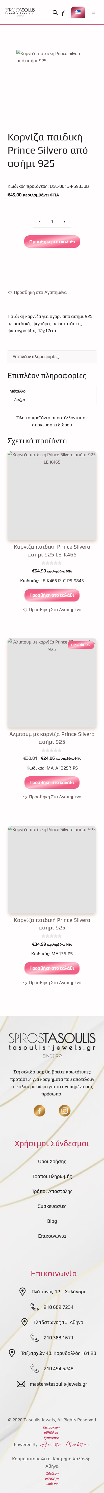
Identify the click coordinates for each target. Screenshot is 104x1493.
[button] (56, 13)
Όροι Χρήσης (52, 1161)
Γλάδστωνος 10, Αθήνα (59, 1322)
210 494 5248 (58, 1368)
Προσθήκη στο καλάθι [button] (52, 595)
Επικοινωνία (52, 1236)
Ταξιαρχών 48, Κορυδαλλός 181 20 (58, 1353)
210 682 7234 (58, 1307)
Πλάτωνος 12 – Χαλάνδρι (59, 1291)
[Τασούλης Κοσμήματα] (20, 12)
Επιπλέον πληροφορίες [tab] (35, 356)
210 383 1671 (58, 1337)
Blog (52, 1221)
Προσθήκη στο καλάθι (52, 241)
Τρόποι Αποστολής (52, 1191)
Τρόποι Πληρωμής (52, 1176)
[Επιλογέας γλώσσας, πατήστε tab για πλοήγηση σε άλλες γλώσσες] (78, 12)
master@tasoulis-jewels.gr (58, 1384)
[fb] (39, 1110)
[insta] (64, 1110)
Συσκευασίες (52, 1206)
